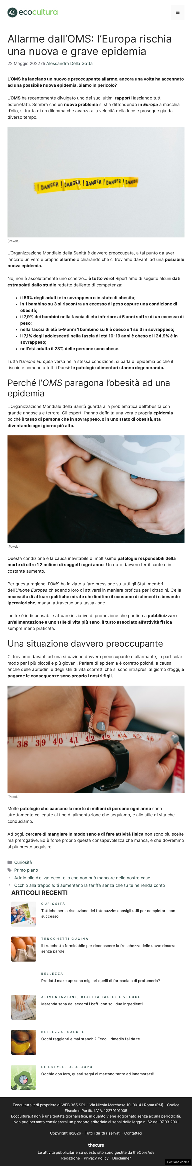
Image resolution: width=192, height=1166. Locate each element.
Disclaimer (121, 1158)
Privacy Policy (96, 1158)
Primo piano (26, 870)
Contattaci (133, 1133)
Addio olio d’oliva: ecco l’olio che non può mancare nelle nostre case (82, 877)
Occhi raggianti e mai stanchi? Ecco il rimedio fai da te (90, 1039)
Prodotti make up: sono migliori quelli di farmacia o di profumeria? (100, 980)
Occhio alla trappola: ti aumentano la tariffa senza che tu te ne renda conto (89, 885)
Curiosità (23, 862)
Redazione (70, 1158)
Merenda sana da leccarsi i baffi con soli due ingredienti (92, 1004)
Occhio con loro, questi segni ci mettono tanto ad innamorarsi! (97, 1074)
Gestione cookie (178, 1162)
